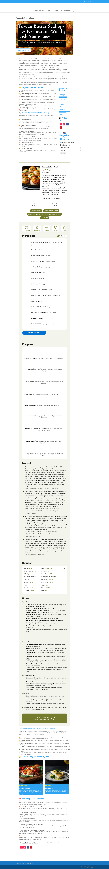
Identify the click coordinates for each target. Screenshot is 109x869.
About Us (41, 11)
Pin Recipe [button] (57, 198)
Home (36, 11)
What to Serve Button (63, 107)
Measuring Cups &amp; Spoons (35, 428)
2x (60, 235)
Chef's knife (29, 381)
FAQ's (62, 114)
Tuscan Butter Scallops (25, 18)
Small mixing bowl (30, 405)
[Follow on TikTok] (61, 124)
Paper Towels (31, 416)
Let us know (38, 719)
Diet (61, 11)
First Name (64, 148)
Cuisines (56, 11)
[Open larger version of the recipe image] (31, 178)
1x (57, 235)
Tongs (27, 454)
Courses (48, 11)
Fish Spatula (29, 369)
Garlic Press (28, 394)
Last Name (64, 150)
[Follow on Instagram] (64, 124)
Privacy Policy (20, 863)
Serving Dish (31, 441)
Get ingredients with (33, 332)
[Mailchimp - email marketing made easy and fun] (69, 157)
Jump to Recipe (23, 50)
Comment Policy (29, 863)
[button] (43, 170)
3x (63, 235)
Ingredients (67, 11)
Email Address (65, 145)
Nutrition (55, 230)
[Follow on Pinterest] (61, 127)
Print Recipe (46, 198)
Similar (62, 99)
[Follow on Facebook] (67, 124)
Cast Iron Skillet (30, 358)
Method (47, 230)
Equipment (37, 230)
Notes (64, 230)
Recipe (62, 95)
